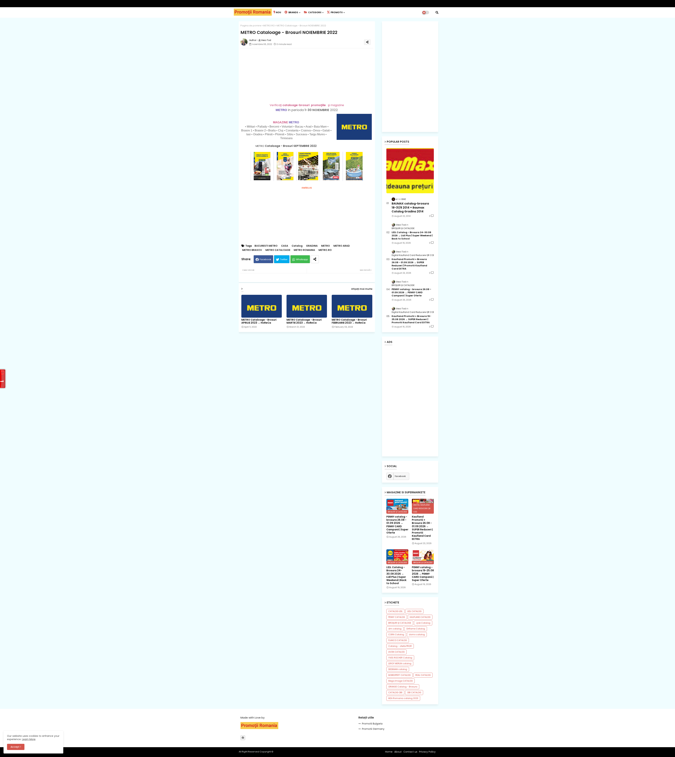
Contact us (410, 751)
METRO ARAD (341, 246)
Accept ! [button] (16, 747)
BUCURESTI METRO (266, 246)
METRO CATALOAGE (277, 250)
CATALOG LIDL (395, 611)
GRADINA (312, 246)
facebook (400, 476)
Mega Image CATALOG (400, 680)
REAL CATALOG (423, 675)
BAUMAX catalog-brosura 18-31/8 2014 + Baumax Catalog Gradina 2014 (410, 207)
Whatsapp (302, 259)
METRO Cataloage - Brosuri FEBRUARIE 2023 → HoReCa (349, 321)
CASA (284, 246)
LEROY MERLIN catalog (399, 663)
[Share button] (315, 259)
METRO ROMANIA (304, 250)
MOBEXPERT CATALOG (399, 675)
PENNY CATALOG (396, 617)
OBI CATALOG (414, 692)
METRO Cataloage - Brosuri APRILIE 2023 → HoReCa (259, 321)
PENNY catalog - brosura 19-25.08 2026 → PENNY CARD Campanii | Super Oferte (423, 574)
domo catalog (417, 634)
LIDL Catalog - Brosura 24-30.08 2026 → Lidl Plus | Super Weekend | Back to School (412, 235)
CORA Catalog (396, 634)
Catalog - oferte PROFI (400, 646)
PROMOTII (336, 12)
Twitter (284, 259)
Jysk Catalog (423, 622)
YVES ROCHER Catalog (400, 657)
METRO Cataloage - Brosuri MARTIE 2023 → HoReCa (304, 321)
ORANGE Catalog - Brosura (402, 686)
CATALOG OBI (395, 692)
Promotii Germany (373, 729)
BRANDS (293, 12)
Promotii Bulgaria (372, 723)
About (398, 751)
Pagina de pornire (250, 25)
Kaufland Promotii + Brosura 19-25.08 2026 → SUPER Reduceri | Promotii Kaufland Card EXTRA (411, 319)
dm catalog (394, 628)
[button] (437, 12)
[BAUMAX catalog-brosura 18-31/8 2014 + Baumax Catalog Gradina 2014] (410, 170)
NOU (278, 12)
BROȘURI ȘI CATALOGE (399, 622)
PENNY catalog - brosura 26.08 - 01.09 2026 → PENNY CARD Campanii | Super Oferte (411, 292)
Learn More (29, 739)
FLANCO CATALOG (397, 640)
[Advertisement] (310, 75)
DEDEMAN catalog (397, 669)
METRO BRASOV (252, 250)
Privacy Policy (427, 751)
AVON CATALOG (396, 651)
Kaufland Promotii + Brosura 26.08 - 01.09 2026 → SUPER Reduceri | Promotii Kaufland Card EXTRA (409, 264)
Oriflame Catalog (415, 628)
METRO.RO (269, 25)
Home (389, 751)
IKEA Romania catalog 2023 (403, 698)
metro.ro (307, 187)
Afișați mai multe (361, 289)
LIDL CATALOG (414, 611)
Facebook (265, 259)
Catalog (297, 246)
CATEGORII (314, 12)
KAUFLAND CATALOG (420, 617)
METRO (281, 110)
